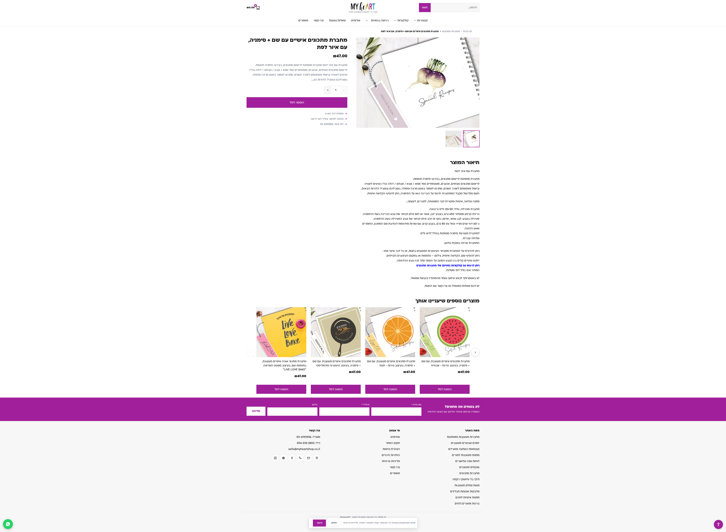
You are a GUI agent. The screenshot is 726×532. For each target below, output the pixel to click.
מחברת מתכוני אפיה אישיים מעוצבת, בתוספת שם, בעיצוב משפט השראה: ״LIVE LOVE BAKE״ (284, 365)
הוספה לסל (297, 102)
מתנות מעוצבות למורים (465, 455)
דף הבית (467, 31)
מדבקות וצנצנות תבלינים (464, 491)
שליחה (256, 411)
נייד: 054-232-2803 (308, 443)
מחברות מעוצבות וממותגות (463, 437)
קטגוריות (422, 20)
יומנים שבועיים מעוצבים (465, 443)
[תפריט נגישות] (718, 524)
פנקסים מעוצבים (469, 467)
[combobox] (455, 7)
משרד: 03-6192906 (308, 437)
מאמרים (303, 20)
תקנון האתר (393, 443)
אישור (319, 522)
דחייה (334, 522)
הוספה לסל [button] (445, 389)
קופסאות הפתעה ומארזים (463, 449)
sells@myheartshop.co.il (304, 449)
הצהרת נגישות (391, 449)
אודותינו (355, 20)
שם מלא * (416, 404)
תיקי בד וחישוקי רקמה (465, 479)
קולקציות (403, 20)
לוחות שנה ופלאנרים (467, 461)
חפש (425, 7)
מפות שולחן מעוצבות (467, 485)
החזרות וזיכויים (391, 455)
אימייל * (365, 404)
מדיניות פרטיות (391, 461)
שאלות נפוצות (337, 20)
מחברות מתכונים (451, 31)
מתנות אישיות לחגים (467, 497)
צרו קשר (318, 20)
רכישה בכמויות (380, 20)
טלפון (314, 404)
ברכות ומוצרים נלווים (467, 503)
